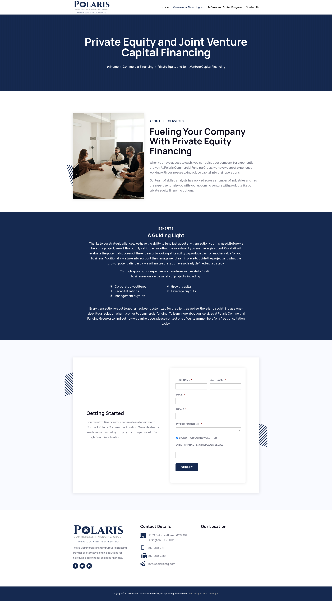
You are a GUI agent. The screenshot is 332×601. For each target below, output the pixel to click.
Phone (181, 409)
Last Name (218, 379)
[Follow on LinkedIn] (89, 566)
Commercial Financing (186, 7)
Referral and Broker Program (225, 7)
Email (180, 394)
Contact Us (252, 7)
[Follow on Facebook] (75, 566)
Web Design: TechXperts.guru (204, 593)
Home (165, 7)
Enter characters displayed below (199, 444)
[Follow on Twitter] (82, 566)
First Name (184, 379)
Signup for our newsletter (198, 437)
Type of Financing (189, 424)
